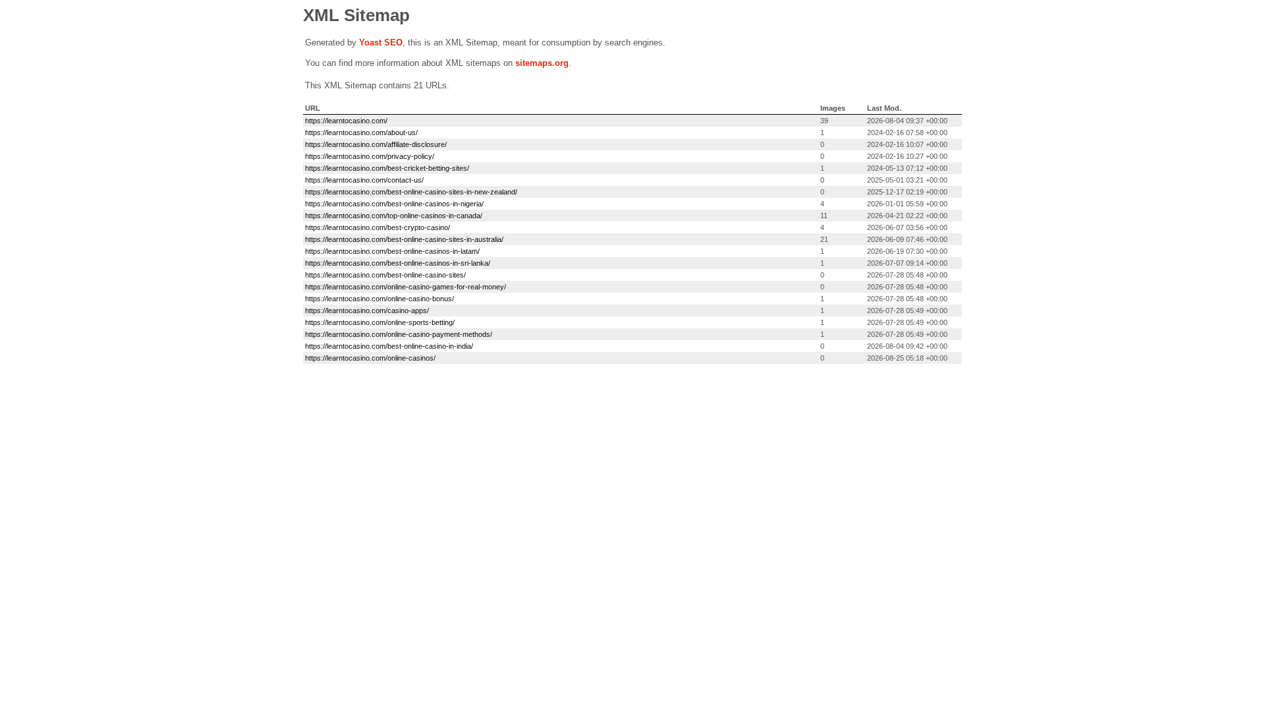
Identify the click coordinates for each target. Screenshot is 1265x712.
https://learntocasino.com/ (346, 121)
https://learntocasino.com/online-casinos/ (370, 358)
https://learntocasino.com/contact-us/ (364, 180)
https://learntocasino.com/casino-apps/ (367, 310)
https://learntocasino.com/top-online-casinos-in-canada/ (393, 216)
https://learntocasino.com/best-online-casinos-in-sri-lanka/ (397, 263)
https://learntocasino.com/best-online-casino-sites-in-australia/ (404, 239)
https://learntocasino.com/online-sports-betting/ (380, 322)
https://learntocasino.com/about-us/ (361, 132)
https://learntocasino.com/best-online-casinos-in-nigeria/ (394, 204)
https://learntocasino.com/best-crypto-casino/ (377, 227)
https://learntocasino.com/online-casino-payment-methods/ (398, 334)
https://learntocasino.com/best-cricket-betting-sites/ (387, 168)
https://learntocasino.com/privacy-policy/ (369, 156)
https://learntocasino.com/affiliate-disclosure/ (376, 144)
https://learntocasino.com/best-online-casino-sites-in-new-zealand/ (411, 192)
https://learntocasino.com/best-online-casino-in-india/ (389, 346)
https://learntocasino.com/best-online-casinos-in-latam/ (392, 251)
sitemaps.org (542, 63)
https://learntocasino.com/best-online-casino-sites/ (385, 275)
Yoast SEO (381, 42)
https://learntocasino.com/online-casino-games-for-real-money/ (405, 287)
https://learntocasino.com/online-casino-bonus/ (379, 299)
